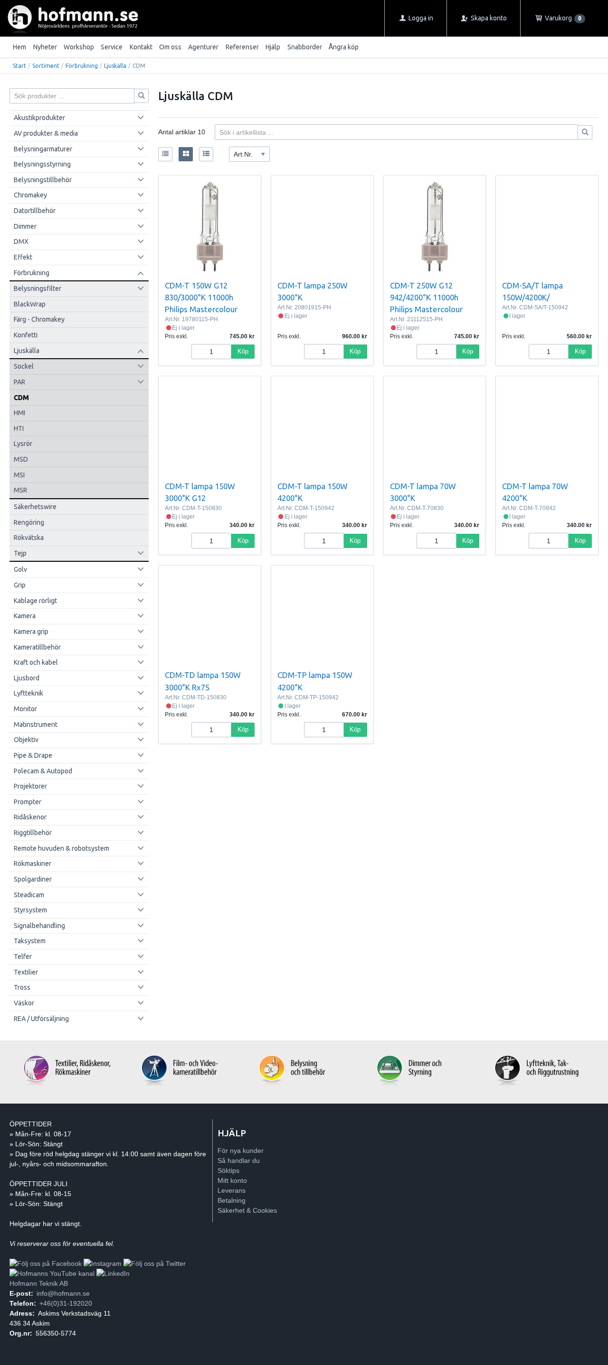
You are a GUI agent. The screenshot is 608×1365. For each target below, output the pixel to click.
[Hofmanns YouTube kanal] (52, 1273)
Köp (243, 351)
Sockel (24, 366)
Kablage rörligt (35, 600)
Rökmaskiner (32, 863)
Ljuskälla (115, 66)
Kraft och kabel (36, 662)
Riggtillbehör (33, 832)
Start (19, 66)
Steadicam (29, 895)
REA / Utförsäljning (41, 1018)
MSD (21, 459)
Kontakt (141, 47)
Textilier (26, 972)
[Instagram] (103, 1263)
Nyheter (45, 47)
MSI (19, 475)
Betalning (232, 1200)
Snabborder (304, 47)
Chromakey (30, 195)
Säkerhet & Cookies (247, 1210)
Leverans (232, 1190)
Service (112, 47)
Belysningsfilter (37, 288)
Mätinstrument (35, 724)
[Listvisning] (165, 154)
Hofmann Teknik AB (39, 1283)
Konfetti (26, 335)
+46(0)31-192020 (65, 1303)
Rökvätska (29, 537)
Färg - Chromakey (39, 319)
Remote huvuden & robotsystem (61, 848)
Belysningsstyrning (42, 164)
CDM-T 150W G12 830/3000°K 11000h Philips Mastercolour (201, 297)
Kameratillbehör (37, 647)
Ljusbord (26, 678)
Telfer (23, 956)
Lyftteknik (28, 693)
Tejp (20, 553)
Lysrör (23, 443)
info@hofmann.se (63, 1293)
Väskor (24, 1003)
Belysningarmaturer (43, 149)
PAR (19, 382)
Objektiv (26, 739)
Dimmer (25, 226)
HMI (19, 413)
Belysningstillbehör (43, 180)
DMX (21, 241)
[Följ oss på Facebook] (46, 1263)
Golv (20, 569)
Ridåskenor (30, 817)
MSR (20, 490)
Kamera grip (31, 631)
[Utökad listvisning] (206, 154)
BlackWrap (30, 304)
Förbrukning (82, 66)
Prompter (27, 802)
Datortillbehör (35, 210)
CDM (21, 397)
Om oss (170, 47)
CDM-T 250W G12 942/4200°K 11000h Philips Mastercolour (426, 297)
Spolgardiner (33, 879)
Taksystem (30, 941)
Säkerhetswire (35, 507)
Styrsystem (30, 910)
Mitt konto (232, 1180)
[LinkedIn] (113, 1273)
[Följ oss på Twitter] (155, 1263)
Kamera (25, 616)
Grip (20, 585)
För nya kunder (241, 1150)
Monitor (25, 709)
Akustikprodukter (39, 117)
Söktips (228, 1170)
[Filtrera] (585, 132)
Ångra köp (344, 47)
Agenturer (203, 47)
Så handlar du (239, 1160)
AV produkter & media (46, 133)
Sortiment (45, 66)
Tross (22, 987)
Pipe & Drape (33, 755)
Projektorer (30, 786)
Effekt (23, 257)
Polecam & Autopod (43, 771)
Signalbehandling (39, 925)
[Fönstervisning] (186, 154)
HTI (19, 428)
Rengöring (29, 522)
